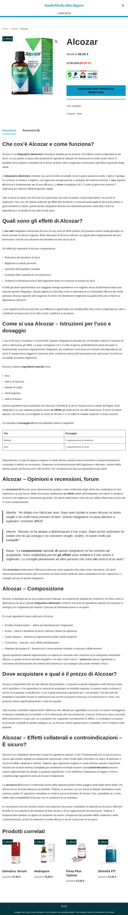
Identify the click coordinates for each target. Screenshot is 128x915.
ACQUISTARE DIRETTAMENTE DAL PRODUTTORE (96, 91)
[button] (56, 41)
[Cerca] (123, 5)
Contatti (64, 13)
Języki (64, 906)
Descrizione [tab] (9, 130)
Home (5, 28)
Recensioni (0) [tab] (31, 130)
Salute (14, 28)
